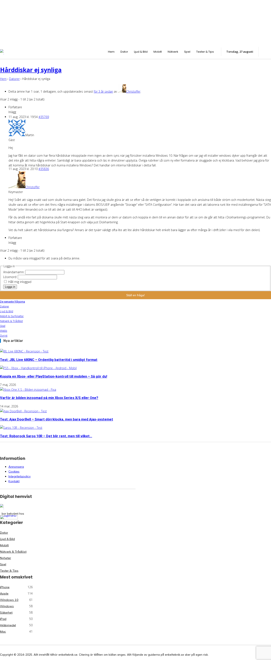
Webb (3, 330)
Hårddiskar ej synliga (31, 70)
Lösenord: (10, 277)
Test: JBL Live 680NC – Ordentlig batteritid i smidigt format (48, 360)
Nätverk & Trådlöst (11, 321)
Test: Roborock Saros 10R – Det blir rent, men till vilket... (46, 436)
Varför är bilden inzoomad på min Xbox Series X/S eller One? (49, 398)
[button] (267, 51)
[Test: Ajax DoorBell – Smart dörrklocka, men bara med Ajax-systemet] (23, 411)
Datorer (14, 79)
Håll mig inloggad (19, 282)
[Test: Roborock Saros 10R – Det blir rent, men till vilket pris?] (21, 428)
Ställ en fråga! (135, 295)
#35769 (44, 117)
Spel (2, 326)
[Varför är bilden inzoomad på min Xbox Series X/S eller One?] (28, 390)
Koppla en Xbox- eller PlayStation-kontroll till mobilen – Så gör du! (53, 376)
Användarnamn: (14, 272)
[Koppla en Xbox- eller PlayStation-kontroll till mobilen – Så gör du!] (38, 368)
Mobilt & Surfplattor (12, 316)
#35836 (44, 169)
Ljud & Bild (6, 311)
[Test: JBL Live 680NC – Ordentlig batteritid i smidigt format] (24, 351)
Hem (3, 79)
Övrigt (3, 335)
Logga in (10, 286)
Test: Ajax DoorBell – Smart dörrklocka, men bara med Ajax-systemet (56, 419)
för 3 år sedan (103, 91)
